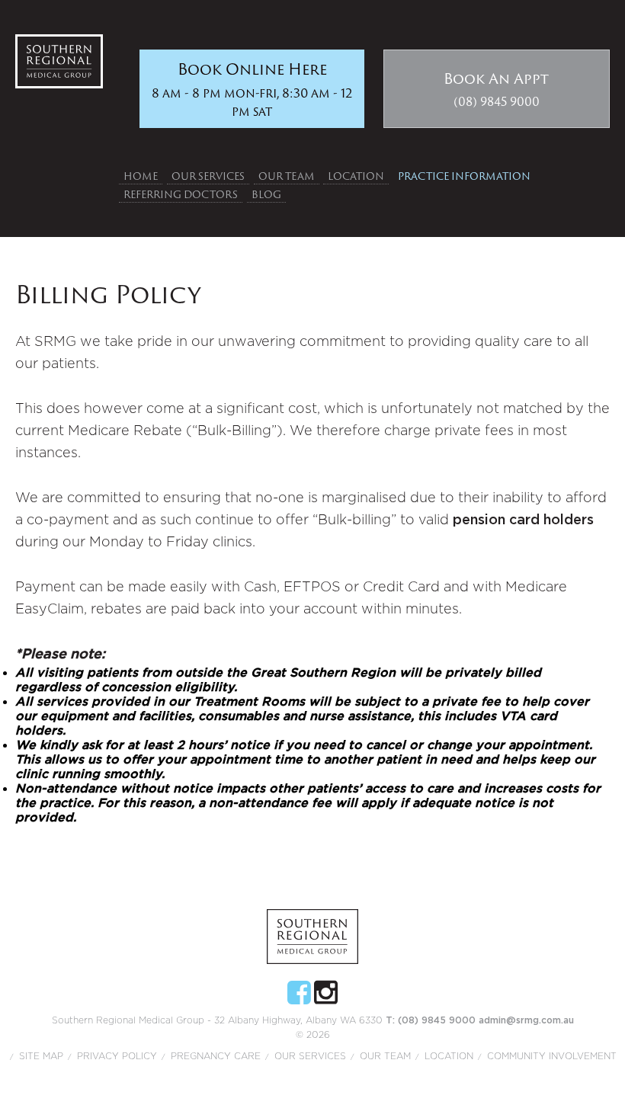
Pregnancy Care (216, 1056)
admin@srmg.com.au (526, 1020)
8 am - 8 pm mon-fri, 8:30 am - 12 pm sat (252, 88)
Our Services (208, 176)
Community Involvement (552, 1056)
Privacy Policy (117, 1056)
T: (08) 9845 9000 (432, 1020)
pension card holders (523, 520)
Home (140, 176)
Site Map (41, 1056)
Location (356, 176)
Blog (266, 194)
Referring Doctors (180, 194)
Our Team (286, 176)
